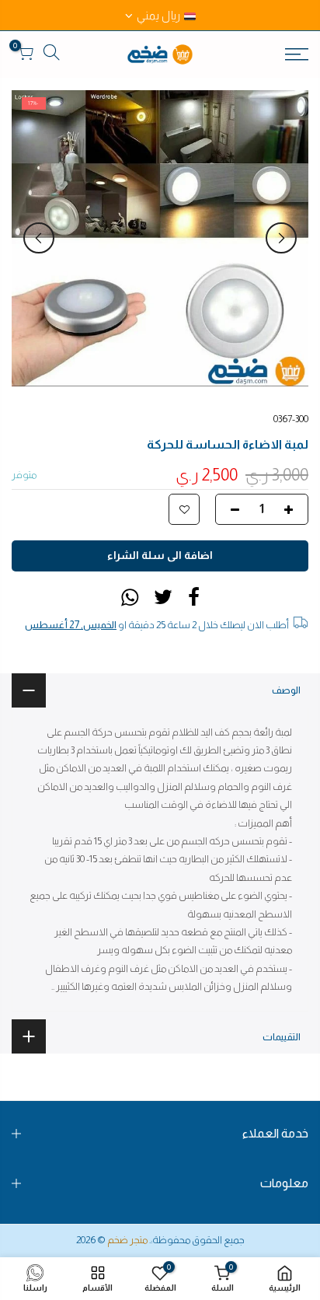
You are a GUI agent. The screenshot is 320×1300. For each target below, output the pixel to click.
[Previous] (281, 237)
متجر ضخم (127, 1240)
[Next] (38, 237)
